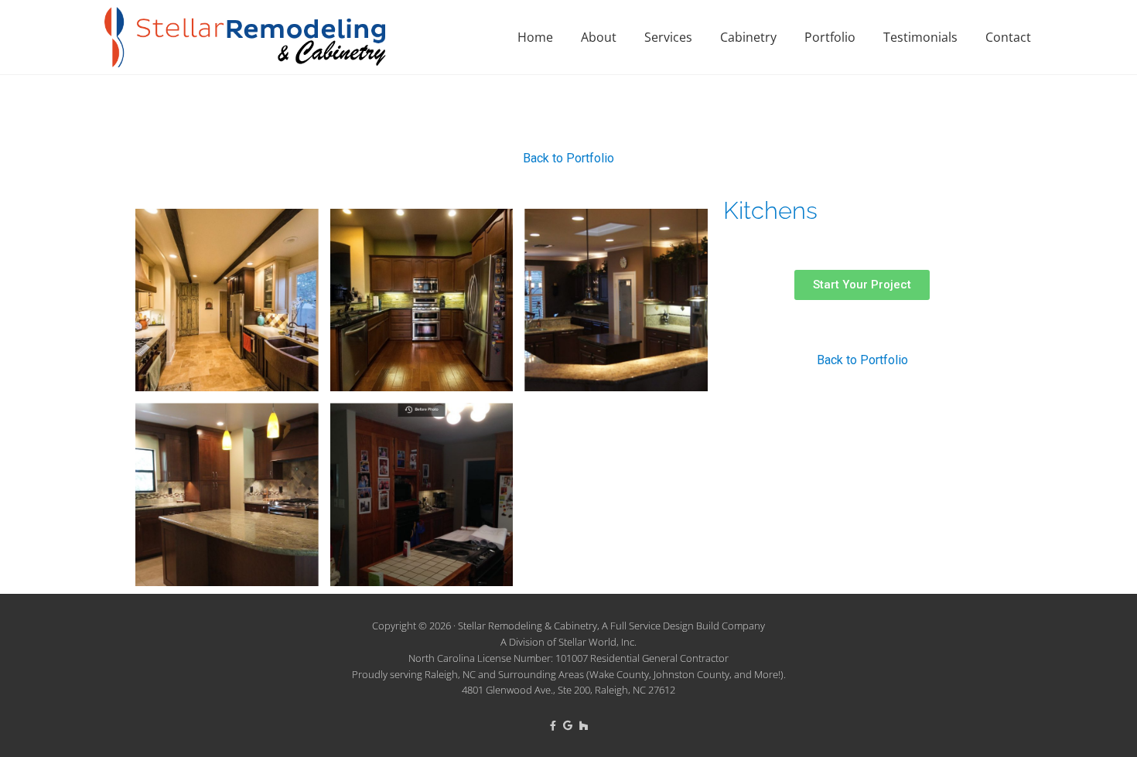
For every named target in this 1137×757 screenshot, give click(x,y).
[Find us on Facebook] (554, 725)
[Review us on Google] (569, 725)
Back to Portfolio (568, 158)
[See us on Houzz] (583, 725)
